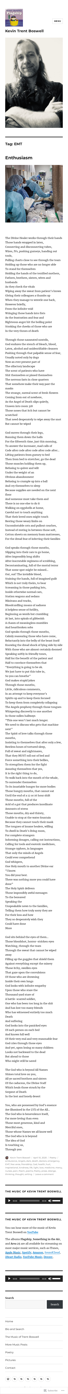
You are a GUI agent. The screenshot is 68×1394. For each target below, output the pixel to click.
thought (19, 1174)
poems (29, 1171)
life (31, 1167)
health (41, 1164)
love (41, 1167)
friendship (26, 1164)
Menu (57, 21)
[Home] (8, 1379)
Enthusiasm (18, 157)
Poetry (53, 1157)
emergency (53, 1161)
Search (9, 1298)
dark (28, 1161)
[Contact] (48, 1379)
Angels (21, 1161)
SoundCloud (52, 1252)
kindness (23, 1167)
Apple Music (13, 1252)
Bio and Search (14, 1329)
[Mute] (49, 1200)
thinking (9, 1174)
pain (15, 1171)
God (35, 1164)
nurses (8, 1171)
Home (9, 1321)
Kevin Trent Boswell (24, 31)
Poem (22, 1171)
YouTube (32, 1232)
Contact (10, 1367)
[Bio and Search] (14, 1379)
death (35, 1161)
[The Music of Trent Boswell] (21, 1379)
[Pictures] (41, 1379)
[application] (34, 1201)
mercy (59, 1167)
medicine (50, 1167)
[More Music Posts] (28, 1379)
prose (44, 1171)
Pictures (10, 1360)
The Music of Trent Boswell (22, 1336)
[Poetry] (34, 1379)
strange (52, 1171)
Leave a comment (44, 1174)
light (36, 1167)
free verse (15, 1164)
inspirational (11, 1167)
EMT (7, 1164)
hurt (48, 1164)
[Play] (9, 1200)
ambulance (11, 1161)
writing (28, 1174)
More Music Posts (16, 1344)
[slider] (56, 1200)
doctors (43, 1161)
